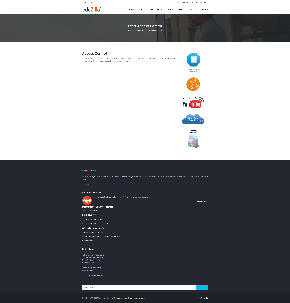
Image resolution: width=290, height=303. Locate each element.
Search (202, 287)
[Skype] (91, 2)
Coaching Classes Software (92, 219)
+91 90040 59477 (183, 2)
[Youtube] (88, 2)
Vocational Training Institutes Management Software (101, 236)
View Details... (202, 201)
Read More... (86, 184)
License (170, 9)
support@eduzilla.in (201, 2)
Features (142, 9)
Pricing (160, 9)
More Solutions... (88, 241)
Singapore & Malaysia (90, 210)
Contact (204, 9)
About (192, 9)
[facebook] (82, 2)
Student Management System (93, 232)
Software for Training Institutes (93, 228)
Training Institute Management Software (96, 224)
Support (181, 9)
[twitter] (85, 2)
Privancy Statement (114, 298)
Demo (151, 9)
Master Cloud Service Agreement (134, 298)
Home (131, 9)
